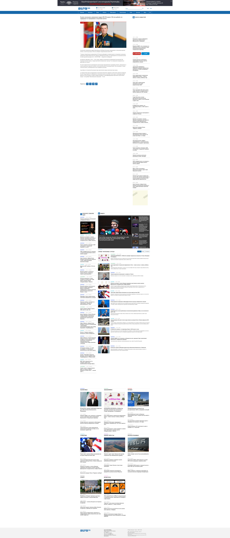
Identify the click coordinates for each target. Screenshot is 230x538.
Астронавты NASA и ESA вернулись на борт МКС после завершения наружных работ (138, 460)
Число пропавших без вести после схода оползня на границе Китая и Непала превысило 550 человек (140, 91)
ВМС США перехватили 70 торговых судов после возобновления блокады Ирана (87, 362)
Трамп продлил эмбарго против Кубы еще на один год (87, 309)
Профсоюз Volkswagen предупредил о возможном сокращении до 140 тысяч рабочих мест (114, 423)
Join (146, 53)
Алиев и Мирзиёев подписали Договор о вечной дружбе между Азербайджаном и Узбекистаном (87, 355)
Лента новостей (140, 17)
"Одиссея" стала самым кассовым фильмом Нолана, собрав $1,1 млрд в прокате (114, 504)
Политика (82, 217)
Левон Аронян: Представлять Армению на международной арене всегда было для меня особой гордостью (90, 513)
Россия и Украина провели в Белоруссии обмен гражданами (87, 333)
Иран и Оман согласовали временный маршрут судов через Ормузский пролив (140, 169)
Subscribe (137, 53)
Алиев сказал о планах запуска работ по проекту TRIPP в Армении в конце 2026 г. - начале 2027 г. (88, 370)
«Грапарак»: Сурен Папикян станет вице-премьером (113, 466)
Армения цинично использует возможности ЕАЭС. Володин (139, 156)
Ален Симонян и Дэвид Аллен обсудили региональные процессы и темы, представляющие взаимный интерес (141, 186)
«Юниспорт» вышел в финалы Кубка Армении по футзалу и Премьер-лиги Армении (90, 508)
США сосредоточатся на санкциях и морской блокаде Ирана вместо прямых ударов (141, 162)
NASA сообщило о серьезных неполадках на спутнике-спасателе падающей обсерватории (138, 471)
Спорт (82, 477)
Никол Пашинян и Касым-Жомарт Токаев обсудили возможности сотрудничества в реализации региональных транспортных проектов (87, 316)
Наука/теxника (133, 435)
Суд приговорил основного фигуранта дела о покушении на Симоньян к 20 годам (138, 421)
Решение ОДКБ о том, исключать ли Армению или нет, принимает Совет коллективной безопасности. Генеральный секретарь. (141, 48)
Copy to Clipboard (96, 84)
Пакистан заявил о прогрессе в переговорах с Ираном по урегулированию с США (87, 303)
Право (82, 22)
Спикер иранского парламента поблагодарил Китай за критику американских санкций (140, 60)
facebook (87, 84)
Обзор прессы (109, 435)
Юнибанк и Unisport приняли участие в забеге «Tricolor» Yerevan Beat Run (90, 496)
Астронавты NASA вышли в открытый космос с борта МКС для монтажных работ (138, 466)
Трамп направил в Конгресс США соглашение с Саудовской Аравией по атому (141, 149)
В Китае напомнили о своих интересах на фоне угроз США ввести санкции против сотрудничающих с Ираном (87, 280)
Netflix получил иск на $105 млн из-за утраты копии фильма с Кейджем (114, 509)
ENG (151, 8)
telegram (93, 84)
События (82, 235)
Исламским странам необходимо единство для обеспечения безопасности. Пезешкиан (140, 40)
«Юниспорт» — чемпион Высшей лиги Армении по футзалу (90, 502)
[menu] (150, 12)
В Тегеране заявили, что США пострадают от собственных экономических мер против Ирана (88, 349)
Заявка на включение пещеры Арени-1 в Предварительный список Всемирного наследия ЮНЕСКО (115, 515)
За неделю (147, 251)
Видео (102, 213)
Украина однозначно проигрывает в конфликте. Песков (141, 113)
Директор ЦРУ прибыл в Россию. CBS (87, 266)
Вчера (143, 251)
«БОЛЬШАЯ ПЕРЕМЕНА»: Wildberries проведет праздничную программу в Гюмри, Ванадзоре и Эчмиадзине (140, 68)
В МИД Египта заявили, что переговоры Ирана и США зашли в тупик (140, 106)
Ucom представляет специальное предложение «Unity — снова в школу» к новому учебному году (140, 76)
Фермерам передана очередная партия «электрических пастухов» (113, 460)
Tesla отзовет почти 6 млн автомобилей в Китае (138, 454)
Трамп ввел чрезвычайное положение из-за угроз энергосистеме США (139, 83)
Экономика (82, 276)
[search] (142, 8)
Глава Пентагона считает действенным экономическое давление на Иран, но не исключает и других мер (141, 99)
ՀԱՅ (148, 8)
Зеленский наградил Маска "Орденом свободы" (139, 128)
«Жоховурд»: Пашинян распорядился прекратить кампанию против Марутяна (113, 471)
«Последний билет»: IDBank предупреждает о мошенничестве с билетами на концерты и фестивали (141, 141)
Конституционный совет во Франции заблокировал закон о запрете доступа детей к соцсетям (138, 415)
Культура (107, 477)
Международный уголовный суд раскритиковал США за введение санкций (138, 409)
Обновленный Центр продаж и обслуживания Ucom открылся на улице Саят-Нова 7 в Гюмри (140, 134)
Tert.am (84, 8)
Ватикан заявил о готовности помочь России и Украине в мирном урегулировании (86, 272)
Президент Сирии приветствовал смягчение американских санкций (88, 297)
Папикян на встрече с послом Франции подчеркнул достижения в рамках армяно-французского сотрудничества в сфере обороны (141, 120)
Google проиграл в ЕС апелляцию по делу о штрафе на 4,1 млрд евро (138, 427)
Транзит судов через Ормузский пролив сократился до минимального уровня (114, 454)
